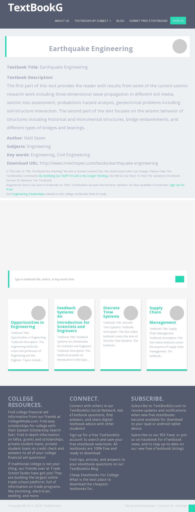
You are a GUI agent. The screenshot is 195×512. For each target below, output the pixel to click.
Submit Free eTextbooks (148, 20)
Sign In (178, 20)
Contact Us (165, 506)
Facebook (149, 439)
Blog (120, 20)
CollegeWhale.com (23, 421)
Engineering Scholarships (28, 194)
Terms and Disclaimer (140, 506)
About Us (62, 20)
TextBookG (35, 7)
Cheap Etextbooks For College (94, 475)
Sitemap (181, 506)
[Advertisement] (97, 226)
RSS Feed (167, 435)
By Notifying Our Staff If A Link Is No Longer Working (73, 176)
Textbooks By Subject (91, 20)
